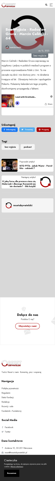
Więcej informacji (16, 466)
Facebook (9, 427)
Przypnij (45, 129)
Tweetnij (28, 129)
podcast (28, 146)
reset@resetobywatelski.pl (16, 452)
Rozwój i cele (7, 406)
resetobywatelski (15, 47)
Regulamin (6, 392)
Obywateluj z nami (27, 326)
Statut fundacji (8, 397)
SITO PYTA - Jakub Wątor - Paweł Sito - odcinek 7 (35, 167)
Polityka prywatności (10, 388)
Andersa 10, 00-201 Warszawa (18, 448)
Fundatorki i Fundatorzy (11, 411)
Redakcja (5, 401)
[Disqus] (27, 254)
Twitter (7, 431)
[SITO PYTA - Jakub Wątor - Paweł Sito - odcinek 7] (10, 165)
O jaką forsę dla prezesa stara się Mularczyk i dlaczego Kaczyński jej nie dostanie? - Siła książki (19, 184)
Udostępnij (10, 129)
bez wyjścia (10, 146)
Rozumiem (11, 473)
